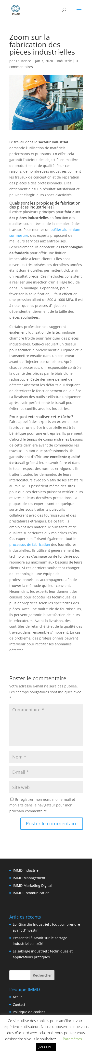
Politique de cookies (29, 1012)
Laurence (23, 61)
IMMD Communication (31, 893)
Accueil (19, 997)
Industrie (64, 61)
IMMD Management (29, 878)
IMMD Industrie (26, 870)
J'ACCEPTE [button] (46, 1047)
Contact (19, 1004)
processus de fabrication (29, 544)
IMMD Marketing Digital (32, 885)
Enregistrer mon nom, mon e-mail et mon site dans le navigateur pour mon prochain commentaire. (42, 805)
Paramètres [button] (72, 1038)
